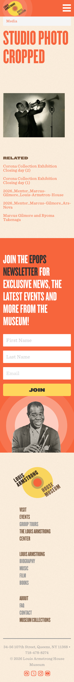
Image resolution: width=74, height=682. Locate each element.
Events (25, 516)
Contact (26, 612)
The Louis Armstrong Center (35, 534)
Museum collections (35, 619)
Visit (23, 509)
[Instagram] (40, 673)
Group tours (29, 524)
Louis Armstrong (32, 553)
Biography (27, 561)
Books (24, 582)
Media (11, 21)
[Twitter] (33, 673)
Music (24, 568)
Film (23, 575)
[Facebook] (26, 673)
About (24, 598)
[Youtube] (47, 673)
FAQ (22, 605)
